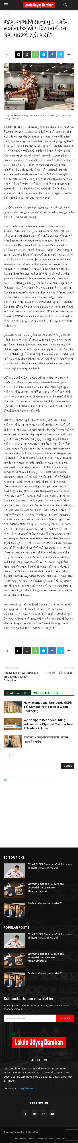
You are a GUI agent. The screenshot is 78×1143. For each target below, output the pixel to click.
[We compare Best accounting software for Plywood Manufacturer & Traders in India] (13, 724)
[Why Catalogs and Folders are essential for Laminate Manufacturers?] (14, 890)
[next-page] (11, 755)
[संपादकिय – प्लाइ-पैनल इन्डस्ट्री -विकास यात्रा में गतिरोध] (13, 741)
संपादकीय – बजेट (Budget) (60, 672)
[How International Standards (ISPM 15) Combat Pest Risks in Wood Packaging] (13, 707)
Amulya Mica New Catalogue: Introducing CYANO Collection (21, 676)
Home (7, 13)
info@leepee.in (27, 1088)
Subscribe (65, 1018)
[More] (69, 54)
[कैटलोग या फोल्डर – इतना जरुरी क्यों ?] (14, 910)
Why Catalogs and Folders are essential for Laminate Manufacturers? (46, 887)
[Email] (18, 54)
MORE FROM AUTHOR (45, 693)
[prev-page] (6, 755)
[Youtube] (52, 1113)
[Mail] (34, 1113)
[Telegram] (43, 54)
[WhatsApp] (35, 54)
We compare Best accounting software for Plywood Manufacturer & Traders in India (49, 724)
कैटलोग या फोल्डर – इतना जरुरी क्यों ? (45, 903)
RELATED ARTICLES (17, 693)
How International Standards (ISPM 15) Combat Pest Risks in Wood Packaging (48, 707)
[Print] (27, 54)
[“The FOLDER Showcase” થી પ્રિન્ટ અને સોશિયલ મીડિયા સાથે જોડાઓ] (14, 870)
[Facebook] (52, 54)
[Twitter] (60, 54)
